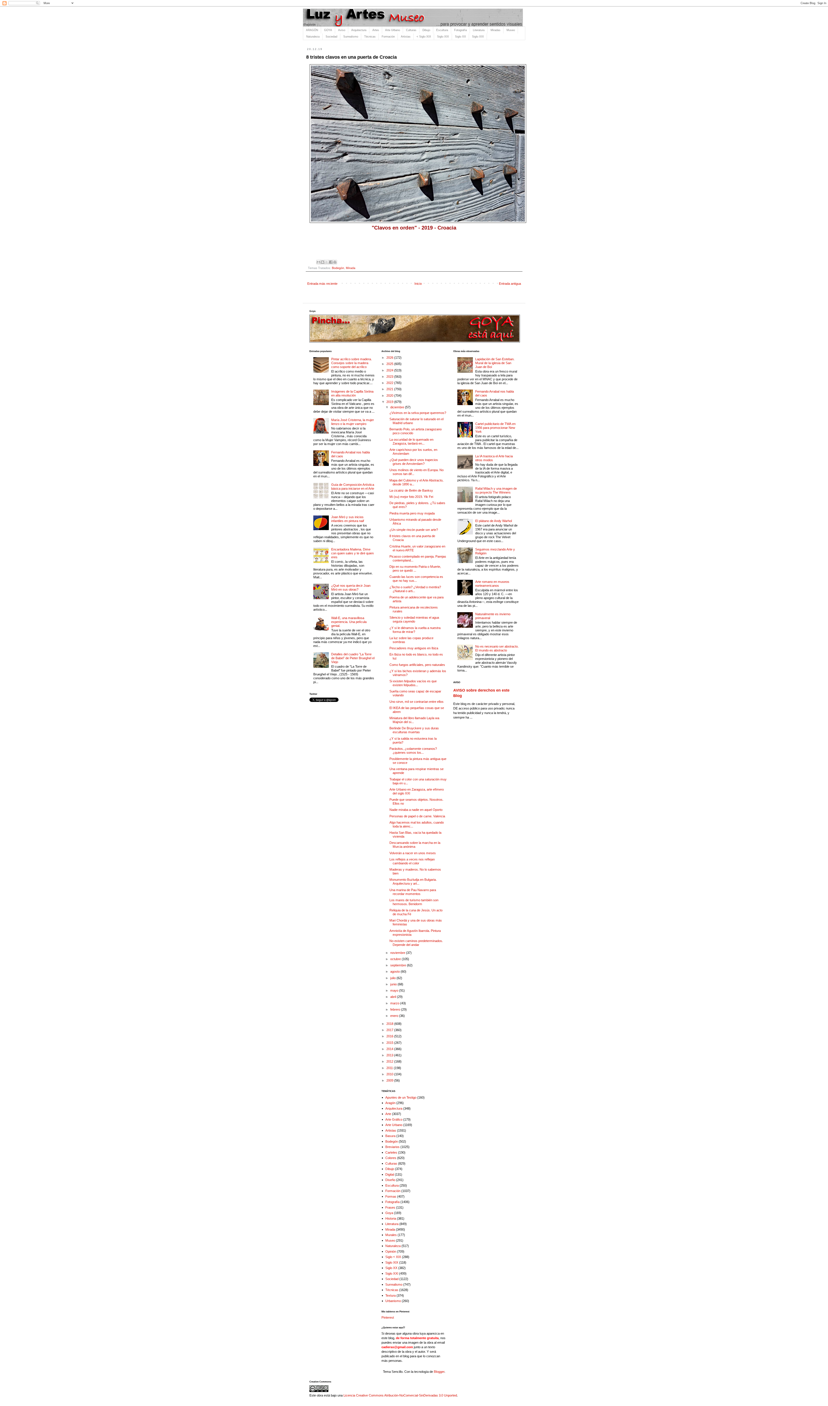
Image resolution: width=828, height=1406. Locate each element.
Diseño (390, 1180)
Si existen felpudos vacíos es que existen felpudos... (413, 683)
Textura (390, 1295)
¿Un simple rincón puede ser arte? (413, 530)
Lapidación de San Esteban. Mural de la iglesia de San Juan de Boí (494, 363)
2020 (390, 395)
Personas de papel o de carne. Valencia (417, 816)
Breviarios (392, 1147)
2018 (390, 1023)
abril (393, 997)
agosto (395, 971)
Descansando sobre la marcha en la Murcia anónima (414, 844)
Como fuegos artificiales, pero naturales (417, 665)
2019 (390, 402)
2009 (390, 1080)
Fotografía (460, 30)
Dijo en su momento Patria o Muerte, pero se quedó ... (415, 568)
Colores (390, 1158)
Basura (390, 1136)
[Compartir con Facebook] (331, 262)
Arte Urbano (392, 30)
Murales (391, 1235)
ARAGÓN (312, 30)
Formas (390, 1196)
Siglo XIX (443, 36)
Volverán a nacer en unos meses (412, 853)
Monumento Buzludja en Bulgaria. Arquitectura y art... (413, 881)
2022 (390, 383)
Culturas (411, 30)
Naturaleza (313, 36)
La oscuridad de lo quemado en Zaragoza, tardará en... (411, 441)
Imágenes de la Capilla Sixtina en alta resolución (352, 393)
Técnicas (370, 36)
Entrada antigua (510, 283)
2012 (390, 1061)
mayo (394, 990)
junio (394, 984)
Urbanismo (393, 1301)
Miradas (495, 30)
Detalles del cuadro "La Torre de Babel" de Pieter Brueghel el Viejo (353, 658)
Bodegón (338, 268)
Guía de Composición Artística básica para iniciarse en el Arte (352, 486)
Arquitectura (358, 30)
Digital (389, 1174)
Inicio (418, 283)
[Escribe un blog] (322, 262)
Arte (388, 1114)
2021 (390, 389)
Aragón (390, 1103)
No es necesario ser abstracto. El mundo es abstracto (497, 648)
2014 (390, 1049)
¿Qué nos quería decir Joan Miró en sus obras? (350, 587)
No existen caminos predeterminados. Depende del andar (416, 943)
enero (394, 1016)
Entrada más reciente (322, 283)
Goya (389, 1213)
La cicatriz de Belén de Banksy (411, 490)
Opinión (390, 1251)
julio (393, 978)
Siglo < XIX (393, 1257)
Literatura (479, 30)
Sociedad (331, 36)
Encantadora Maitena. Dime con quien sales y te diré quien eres (352, 553)
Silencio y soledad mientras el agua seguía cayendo (414, 619)
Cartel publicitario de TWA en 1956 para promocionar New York (495, 427)
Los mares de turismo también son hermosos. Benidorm (413, 902)
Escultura (442, 30)
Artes (375, 30)
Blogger (439, 1371)
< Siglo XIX (424, 36)
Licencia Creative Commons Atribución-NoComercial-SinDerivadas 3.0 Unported (400, 1395)
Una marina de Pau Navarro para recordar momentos (412, 892)
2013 (390, 1055)
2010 (390, 1074)
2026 (390, 357)
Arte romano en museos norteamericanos (492, 583)
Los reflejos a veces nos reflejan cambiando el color (412, 861)
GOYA (328, 30)
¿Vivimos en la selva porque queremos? (417, 413)
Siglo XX (460, 36)
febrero (395, 1009)
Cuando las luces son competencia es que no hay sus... (416, 578)
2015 (390, 1042)
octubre (396, 959)
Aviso (341, 30)
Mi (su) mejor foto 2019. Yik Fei (411, 497)
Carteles (391, 1152)
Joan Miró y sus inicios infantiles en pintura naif (347, 519)
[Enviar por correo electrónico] (318, 262)
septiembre (398, 965)
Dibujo (426, 30)
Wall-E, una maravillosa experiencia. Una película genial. (349, 622)
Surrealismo (350, 36)
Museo (511, 30)
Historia (390, 1218)
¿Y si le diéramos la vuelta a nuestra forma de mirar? (415, 630)
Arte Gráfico (393, 1119)
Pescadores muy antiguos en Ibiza (413, 648)
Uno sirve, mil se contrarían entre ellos (416, 701)
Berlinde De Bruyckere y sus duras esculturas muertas (414, 730)
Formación (388, 36)
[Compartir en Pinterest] (335, 262)
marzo (395, 1003)
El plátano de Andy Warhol (493, 521)
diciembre (397, 407)
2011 (390, 1068)
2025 (390, 364)
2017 (390, 1030)
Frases (390, 1207)
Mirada (350, 268)
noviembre (398, 953)
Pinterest (387, 1317)
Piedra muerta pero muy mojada (412, 513)
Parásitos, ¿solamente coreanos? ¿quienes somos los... (413, 750)
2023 (390, 376)
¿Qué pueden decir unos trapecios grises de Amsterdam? (413, 462)
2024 (390, 370)
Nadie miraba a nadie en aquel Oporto (415, 810)
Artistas (406, 36)
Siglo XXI (478, 36)
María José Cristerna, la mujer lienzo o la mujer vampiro (352, 422)
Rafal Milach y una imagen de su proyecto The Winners (496, 490)
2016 (390, 1036)
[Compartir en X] (327, 262)
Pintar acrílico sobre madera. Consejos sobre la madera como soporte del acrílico (351, 363)
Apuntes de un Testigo (400, 1097)
